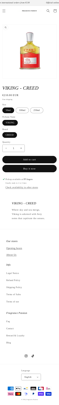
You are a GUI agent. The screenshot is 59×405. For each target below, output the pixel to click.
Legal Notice (12, 273)
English (28, 377)
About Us (11, 254)
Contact (10, 328)
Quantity (6, 142)
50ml (8, 110)
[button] (3, 10)
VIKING (10, 122)
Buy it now (29, 168)
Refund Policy (13, 280)
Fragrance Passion (32, 399)
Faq (8, 321)
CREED (10, 135)
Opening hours (14, 248)
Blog (8, 343)
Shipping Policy (14, 287)
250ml (37, 110)
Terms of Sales (13, 294)
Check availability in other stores (22, 187)
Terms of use (12, 301)
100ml (22, 110)
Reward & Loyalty (15, 335)
